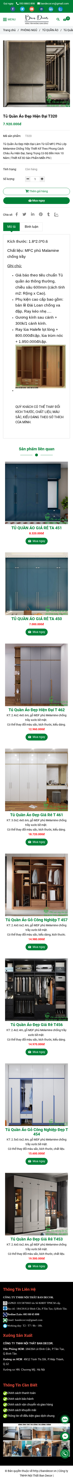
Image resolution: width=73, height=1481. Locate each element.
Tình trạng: (10, 169)
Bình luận (31, 227)
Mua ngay (38, 200)
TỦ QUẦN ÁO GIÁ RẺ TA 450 (36, 619)
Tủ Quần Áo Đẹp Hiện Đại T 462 (37, 710)
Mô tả (11, 227)
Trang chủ (9, 30)
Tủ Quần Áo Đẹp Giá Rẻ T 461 (36, 815)
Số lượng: (9, 179)
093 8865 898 (27, 3)
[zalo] (60, 8)
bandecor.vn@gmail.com (55, 3)
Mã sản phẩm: (12, 136)
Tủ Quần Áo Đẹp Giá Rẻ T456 (37, 1024)
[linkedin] (51, 8)
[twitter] (22, 8)
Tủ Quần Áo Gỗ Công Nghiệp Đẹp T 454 (36, 1131)
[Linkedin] (32, 214)
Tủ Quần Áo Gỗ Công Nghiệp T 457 (36, 920)
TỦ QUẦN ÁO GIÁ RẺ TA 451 (36, 528)
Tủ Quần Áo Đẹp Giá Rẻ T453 (37, 1239)
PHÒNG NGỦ (29, 30)
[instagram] (41, 8)
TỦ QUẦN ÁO (50, 30)
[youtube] (32, 8)
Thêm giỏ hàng (38, 191)
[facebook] (13, 8)
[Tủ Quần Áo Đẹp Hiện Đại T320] (36, 19)
